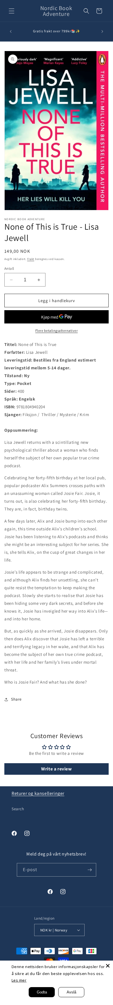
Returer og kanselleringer (38, 793)
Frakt (30, 259)
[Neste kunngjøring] (102, 31)
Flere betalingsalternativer (56, 330)
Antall (9, 268)
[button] (11, 11)
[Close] (108, 966)
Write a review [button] (56, 769)
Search (18, 808)
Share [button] (16, 699)
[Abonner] (89, 870)
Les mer (19, 980)
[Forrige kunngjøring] (10, 31)
